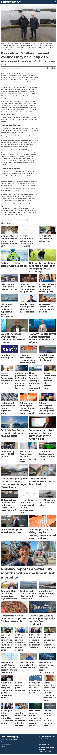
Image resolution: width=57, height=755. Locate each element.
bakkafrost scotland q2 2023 (11, 219)
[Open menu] (55, 2)
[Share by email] (55, 68)
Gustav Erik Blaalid (45, 751)
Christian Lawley (44, 744)
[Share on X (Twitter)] (50, 68)
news (25, 219)
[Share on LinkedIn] (52, 68)
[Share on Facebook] (48, 68)
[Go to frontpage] (26, 2)
